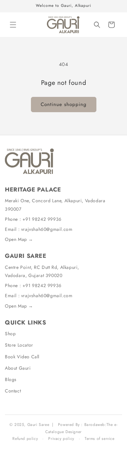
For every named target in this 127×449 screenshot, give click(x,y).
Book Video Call (22, 356)
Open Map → (19, 239)
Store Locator (19, 345)
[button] (13, 25)
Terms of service (100, 439)
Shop (10, 333)
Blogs (11, 379)
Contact (13, 391)
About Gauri (18, 368)
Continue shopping (64, 104)
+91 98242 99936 (42, 219)
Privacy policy (61, 439)
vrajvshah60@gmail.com (47, 229)
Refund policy (25, 439)
